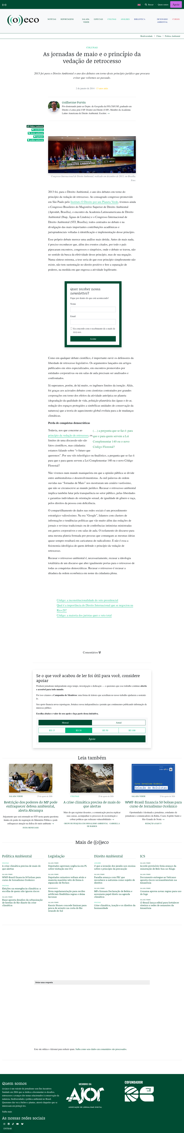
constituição (38, 129)
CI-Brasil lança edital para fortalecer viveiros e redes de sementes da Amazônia (159, 905)
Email (73, 316)
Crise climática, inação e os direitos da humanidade (114, 907)
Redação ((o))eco (153, 823)
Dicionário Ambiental (162, 20)
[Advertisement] (161, 457)
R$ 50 (105, 730)
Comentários (90, 652)
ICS (142, 856)
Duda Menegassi (31, 827)
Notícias (52, 19)
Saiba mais (7, 1111)
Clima (158, 36)
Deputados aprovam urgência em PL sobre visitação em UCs (67, 867)
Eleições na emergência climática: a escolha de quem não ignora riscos (21, 890)
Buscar (150, 4)
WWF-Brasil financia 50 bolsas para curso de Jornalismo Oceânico (153, 804)
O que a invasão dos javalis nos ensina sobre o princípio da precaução (114, 867)
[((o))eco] (23, 21)
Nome (73, 303)
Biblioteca (139, 19)
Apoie (176, 4)
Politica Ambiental (172, 36)
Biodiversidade (146, 36)
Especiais (98, 19)
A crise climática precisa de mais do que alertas (92, 804)
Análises (125, 19)
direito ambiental (37, 133)
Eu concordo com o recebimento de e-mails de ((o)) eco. (94, 330)
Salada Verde (85, 20)
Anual (118, 722)
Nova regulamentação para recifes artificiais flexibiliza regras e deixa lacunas (66, 893)
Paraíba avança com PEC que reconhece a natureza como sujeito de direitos (114, 880)
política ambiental (36, 140)
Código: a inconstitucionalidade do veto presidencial (87, 600)
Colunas (112, 19)
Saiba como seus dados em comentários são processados (100, 1049)
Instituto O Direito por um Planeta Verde (94, 202)
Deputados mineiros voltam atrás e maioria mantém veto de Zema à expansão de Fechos (67, 880)
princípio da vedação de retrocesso (68, 435)
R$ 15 (52, 730)
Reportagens (67, 19)
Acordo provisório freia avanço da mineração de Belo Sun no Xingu (158, 867)
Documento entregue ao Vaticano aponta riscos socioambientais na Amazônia (158, 880)
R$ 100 (132, 730)
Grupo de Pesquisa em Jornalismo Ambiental (86, 823)
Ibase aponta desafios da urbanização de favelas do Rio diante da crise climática (22, 902)
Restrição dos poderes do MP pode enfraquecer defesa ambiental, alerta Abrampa (30, 806)
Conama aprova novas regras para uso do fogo (160, 892)
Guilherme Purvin (74, 102)
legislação (39, 136)
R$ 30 (79, 730)
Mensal (65, 722)
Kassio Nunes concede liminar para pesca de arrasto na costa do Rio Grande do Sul (67, 908)
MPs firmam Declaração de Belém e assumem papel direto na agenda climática (113, 893)
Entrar (8, 1128)
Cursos (176, 19)
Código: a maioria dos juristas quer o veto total (84, 615)
